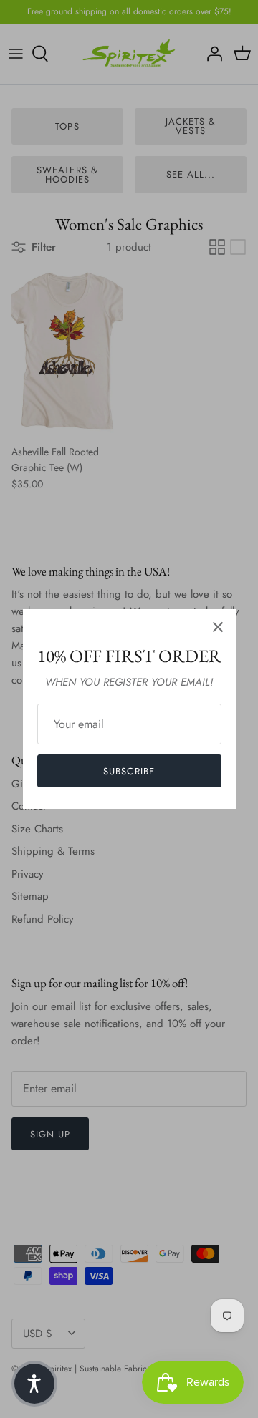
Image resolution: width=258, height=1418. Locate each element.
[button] (34, 1384)
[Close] (218, 627)
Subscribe (128, 771)
